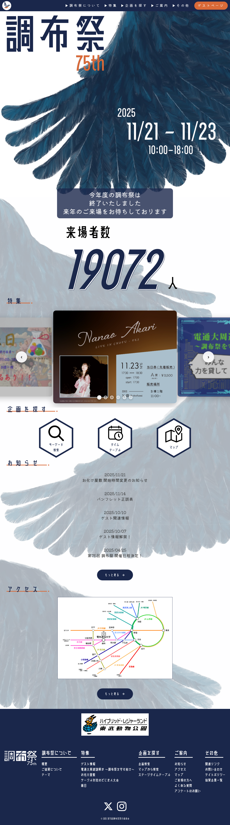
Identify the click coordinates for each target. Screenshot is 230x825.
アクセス (180, 769)
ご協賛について (52, 769)
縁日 (84, 785)
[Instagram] (121, 810)
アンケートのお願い (188, 791)
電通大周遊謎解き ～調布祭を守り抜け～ (107, 769)
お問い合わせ (214, 769)
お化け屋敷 (88, 775)
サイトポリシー (215, 775)
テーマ (46, 775)
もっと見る (115, 575)
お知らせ (180, 764)
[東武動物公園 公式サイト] (115, 724)
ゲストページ (211, 5)
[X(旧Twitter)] (108, 809)
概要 (44, 764)
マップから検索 (148, 769)
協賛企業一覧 (214, 780)
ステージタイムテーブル (154, 775)
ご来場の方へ (183, 780)
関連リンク (212, 764)
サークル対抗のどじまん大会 (100, 780)
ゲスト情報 (88, 764)
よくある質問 (183, 785)
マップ (179, 775)
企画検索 (144, 764)
